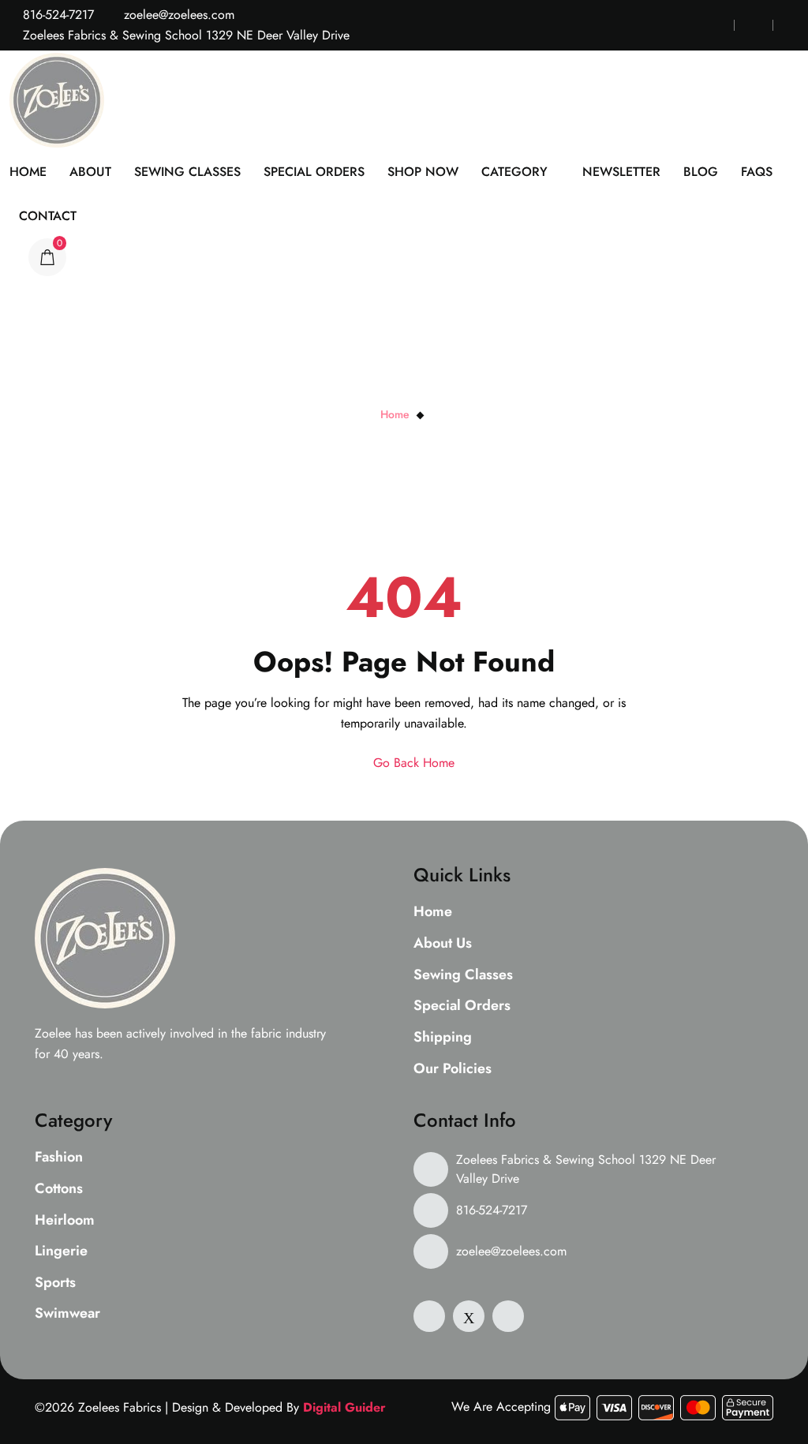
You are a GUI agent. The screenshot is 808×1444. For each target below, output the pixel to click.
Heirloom (65, 1220)
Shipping (442, 1037)
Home (28, 172)
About (90, 172)
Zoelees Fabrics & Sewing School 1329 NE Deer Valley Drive (586, 1169)
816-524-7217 (56, 15)
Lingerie (61, 1251)
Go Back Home (411, 763)
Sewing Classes (187, 172)
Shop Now (422, 172)
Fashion (59, 1157)
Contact (48, 216)
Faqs (756, 172)
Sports (55, 1283)
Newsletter (621, 172)
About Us (442, 943)
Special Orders (314, 172)
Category (514, 172)
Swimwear (67, 1313)
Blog (700, 172)
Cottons (59, 1189)
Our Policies (452, 1069)
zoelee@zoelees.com (177, 15)
